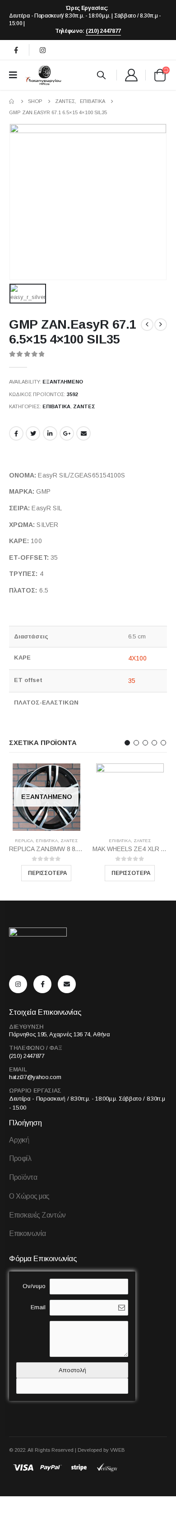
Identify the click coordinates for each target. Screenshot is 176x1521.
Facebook (16, 433)
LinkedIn (50, 433)
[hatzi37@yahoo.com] (69, 984)
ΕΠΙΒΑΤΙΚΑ (56, 406)
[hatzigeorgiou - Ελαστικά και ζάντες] (43, 74)
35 (131, 680)
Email (83, 433)
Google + (67, 433)
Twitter (33, 433)
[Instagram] (43, 50)
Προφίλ (20, 1158)
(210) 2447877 (103, 31)
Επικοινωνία (27, 1233)
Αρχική (19, 1140)
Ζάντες (84, 406)
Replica (24, 841)
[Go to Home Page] (12, 101)
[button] (127, 742)
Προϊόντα (23, 1177)
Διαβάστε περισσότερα (46, 873)
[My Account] (131, 75)
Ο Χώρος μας (29, 1196)
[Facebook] (16, 50)
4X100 (137, 658)
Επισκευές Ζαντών (37, 1215)
